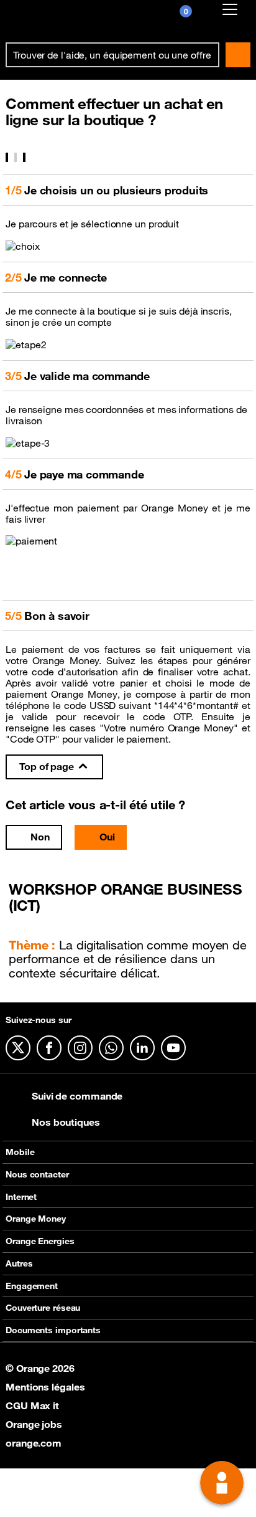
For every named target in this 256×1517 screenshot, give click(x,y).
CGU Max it (32, 1405)
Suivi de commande (77, 1096)
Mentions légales (45, 1386)
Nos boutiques (66, 1122)
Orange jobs (34, 1424)
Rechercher (238, 54)
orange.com (34, 1442)
